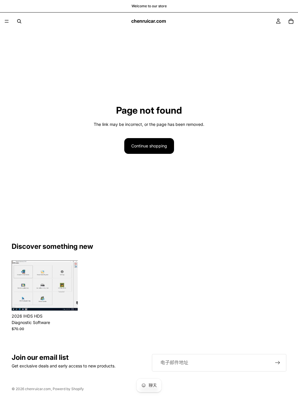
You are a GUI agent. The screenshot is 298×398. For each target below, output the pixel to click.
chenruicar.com (38, 389)
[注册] (278, 363)
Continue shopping (149, 145)
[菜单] (6, 21)
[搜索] (19, 21)
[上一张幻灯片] (18, 285)
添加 (73, 301)
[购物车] (291, 21)
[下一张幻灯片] (71, 285)
